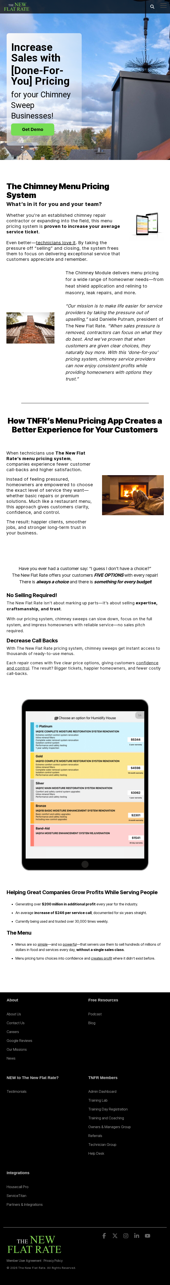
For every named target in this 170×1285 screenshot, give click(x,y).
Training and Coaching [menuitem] (106, 1118)
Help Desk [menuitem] (96, 1153)
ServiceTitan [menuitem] (16, 1195)
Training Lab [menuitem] (98, 1100)
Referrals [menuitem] (95, 1135)
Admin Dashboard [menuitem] (102, 1091)
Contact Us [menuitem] (16, 1023)
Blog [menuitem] (91, 1023)
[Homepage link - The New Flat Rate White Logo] (34, 1253)
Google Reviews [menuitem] (19, 1040)
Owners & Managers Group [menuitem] (109, 1127)
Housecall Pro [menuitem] (18, 1187)
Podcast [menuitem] (95, 1014)
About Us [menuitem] (14, 1014)
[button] (163, 5)
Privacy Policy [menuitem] (53, 1260)
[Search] (152, 6)
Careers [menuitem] (13, 1032)
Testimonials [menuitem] (17, 1091)
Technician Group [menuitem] (102, 1144)
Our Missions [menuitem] (17, 1049)
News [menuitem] (11, 1058)
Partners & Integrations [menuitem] (25, 1204)
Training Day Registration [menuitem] (108, 1109)
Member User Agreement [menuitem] (24, 1260)
